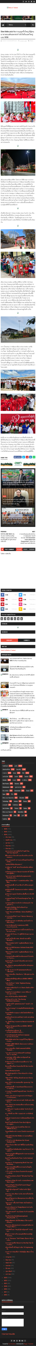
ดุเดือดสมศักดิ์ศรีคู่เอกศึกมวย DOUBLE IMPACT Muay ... (19, 979)
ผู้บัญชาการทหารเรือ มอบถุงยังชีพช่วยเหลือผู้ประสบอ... (18, 1235)
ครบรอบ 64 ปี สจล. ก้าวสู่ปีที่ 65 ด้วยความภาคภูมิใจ (19, 935)
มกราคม (8, 1274)
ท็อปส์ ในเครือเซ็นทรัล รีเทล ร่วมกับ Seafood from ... (19, 1159)
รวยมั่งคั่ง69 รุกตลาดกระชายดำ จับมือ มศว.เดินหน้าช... (19, 1101)
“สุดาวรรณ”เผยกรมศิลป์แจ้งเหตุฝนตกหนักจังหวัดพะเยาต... (18, 877)
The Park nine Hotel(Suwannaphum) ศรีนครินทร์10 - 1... (16, 1217)
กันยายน (8, 845)
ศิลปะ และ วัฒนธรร (8, 812)
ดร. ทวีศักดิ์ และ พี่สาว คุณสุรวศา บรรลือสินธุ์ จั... (19, 1114)
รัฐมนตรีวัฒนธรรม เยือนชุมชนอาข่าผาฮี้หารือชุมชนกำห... (19, 1199)
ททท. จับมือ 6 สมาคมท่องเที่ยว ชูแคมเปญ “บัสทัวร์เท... (19, 1083)
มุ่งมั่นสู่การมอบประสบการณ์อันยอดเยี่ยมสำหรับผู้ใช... (19, 1119)
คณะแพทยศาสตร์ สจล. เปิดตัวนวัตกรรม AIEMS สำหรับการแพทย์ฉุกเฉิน (21, 659)
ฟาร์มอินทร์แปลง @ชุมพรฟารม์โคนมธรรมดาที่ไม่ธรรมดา (20, 728)
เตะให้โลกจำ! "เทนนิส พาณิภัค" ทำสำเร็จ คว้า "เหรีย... (19, 1110)
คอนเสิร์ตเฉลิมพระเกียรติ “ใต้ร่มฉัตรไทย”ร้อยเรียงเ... (19, 1177)
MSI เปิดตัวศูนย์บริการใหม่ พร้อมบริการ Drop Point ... (18, 1074)
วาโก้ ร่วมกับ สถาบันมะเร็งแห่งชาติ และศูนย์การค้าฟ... (18, 1172)
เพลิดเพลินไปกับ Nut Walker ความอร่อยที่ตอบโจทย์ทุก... (19, 1136)
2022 (6, 1280)
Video (15, 815)
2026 (6, 829)
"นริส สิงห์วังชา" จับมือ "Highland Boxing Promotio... (17, 984)
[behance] (34, 1)
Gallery (25, 808)
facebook (31, 549)
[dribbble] (29, 1)
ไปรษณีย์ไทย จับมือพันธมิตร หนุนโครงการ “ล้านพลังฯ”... (19, 1150)
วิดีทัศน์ (16, 808)
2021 (5, 1283)
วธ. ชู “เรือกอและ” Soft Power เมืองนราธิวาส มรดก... (19, 1239)
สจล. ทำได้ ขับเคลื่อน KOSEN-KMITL (16, 996)
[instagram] (31, 1)
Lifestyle (5, 780)
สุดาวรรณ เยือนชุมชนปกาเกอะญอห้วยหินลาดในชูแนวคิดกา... (19, 1226)
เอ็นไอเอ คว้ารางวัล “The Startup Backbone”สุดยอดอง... (15, 1000)
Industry (16, 801)
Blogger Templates (28, 1344)
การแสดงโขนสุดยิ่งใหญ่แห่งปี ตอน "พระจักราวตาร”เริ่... (19, 1092)
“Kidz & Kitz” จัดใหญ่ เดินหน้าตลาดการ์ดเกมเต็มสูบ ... (19, 1078)
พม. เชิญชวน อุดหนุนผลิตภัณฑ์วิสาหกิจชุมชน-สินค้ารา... (19, 966)
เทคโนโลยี (5, 776)
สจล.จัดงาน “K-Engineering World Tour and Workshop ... (18, 1163)
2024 (6, 834)
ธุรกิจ (16, 766)
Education (22, 798)
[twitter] (26, 1)
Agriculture (20, 812)
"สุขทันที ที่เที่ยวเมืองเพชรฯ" (13, 864)
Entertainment (6, 787)
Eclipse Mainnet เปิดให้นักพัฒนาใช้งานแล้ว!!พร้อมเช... (19, 1221)
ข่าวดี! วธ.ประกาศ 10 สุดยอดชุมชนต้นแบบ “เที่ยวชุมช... (18, 970)
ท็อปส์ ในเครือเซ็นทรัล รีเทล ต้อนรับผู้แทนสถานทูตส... (18, 1123)
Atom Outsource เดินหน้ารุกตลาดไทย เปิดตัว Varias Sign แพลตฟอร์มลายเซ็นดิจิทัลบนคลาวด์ (22, 737)
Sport (4, 794)
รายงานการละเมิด (8, 1334)
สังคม (31, 41)
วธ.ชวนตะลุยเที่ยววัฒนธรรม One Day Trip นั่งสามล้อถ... (19, 1243)
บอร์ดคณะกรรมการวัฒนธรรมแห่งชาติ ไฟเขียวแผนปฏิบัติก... (19, 872)
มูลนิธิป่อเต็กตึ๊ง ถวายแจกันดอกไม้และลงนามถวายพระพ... (18, 1087)
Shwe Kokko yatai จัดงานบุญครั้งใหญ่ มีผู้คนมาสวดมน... (19, 1040)
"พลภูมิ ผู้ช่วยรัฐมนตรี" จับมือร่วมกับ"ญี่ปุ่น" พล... (18, 1190)
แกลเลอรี (5, 805)
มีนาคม (8, 1268)
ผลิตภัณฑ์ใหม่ (6, 769)
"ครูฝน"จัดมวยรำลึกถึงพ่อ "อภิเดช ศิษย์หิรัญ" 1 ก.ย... (19, 912)
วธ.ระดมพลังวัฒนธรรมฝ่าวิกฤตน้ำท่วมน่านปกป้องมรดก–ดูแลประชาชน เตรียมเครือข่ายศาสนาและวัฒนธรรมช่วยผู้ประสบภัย (18, 501)
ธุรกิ (23, 815)
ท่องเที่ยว (18, 769)
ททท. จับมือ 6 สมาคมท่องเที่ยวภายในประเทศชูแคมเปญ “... (19, 1105)
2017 (5, 1292)
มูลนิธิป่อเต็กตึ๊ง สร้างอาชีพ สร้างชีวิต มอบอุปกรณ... (19, 886)
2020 (6, 1286)
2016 (5, 1295)
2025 (6, 832)
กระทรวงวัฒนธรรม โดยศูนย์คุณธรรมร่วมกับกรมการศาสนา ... (19, 1208)
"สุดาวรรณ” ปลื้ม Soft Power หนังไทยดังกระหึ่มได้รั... (19, 1203)
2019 (5, 1289)
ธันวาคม (8, 837)
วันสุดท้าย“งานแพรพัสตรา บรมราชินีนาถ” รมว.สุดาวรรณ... (18, 993)
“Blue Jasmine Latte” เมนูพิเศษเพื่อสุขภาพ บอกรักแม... (19, 944)
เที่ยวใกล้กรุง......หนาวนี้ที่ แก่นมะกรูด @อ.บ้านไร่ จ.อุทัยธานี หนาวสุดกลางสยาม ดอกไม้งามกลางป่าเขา (21, 721)
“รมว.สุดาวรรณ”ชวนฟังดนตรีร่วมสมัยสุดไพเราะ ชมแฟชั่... (18, 1053)
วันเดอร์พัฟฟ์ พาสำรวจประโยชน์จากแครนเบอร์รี (19, 1132)
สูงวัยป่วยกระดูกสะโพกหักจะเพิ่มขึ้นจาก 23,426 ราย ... (19, 895)
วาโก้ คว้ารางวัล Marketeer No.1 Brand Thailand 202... (17, 1141)
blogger (19, 549)
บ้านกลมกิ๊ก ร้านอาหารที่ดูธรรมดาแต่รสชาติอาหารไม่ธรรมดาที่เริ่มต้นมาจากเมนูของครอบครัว (22, 685)
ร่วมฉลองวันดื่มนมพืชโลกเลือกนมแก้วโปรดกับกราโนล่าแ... (19, 957)
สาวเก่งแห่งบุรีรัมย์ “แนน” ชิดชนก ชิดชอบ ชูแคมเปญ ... (18, 917)
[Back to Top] (25, 1341)
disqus (25, 549)
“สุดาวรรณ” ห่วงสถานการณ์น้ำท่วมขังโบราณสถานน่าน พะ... (19, 930)
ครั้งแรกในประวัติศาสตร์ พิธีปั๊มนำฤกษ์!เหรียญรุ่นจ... (19, 1145)
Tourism (26, 776)
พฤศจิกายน (9, 840)
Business (17, 783)
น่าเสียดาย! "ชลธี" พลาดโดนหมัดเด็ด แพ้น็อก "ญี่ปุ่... (19, 868)
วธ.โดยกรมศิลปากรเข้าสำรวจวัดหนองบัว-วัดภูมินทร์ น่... (19, 903)
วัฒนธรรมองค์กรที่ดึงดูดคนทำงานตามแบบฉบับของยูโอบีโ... (19, 1154)
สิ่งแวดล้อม (5, 790)
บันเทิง (16, 776)
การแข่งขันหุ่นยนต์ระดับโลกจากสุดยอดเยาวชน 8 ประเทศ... (17, 1036)
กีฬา (23, 773)
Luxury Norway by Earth (12, 1070)
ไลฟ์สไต (5, 819)
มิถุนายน (8, 1260)
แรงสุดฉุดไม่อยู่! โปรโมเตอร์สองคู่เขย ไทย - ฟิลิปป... (19, 899)
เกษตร (14, 780)
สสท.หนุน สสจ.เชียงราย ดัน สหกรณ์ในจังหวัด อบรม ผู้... (19, 1194)
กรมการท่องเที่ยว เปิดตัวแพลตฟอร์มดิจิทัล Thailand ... (17, 1049)
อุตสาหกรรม (18, 787)
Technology (5, 801)
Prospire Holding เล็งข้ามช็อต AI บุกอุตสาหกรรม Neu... (16, 908)
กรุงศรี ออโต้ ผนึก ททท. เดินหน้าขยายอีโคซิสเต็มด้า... (18, 939)
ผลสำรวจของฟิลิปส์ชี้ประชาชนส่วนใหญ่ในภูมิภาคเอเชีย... (18, 1168)
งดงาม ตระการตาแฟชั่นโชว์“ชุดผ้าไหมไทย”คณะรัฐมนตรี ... (17, 852)
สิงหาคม (8, 848)
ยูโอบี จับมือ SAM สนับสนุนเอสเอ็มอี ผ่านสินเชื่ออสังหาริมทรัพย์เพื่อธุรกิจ (22, 668)
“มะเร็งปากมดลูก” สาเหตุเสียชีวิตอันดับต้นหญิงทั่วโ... (19, 1009)
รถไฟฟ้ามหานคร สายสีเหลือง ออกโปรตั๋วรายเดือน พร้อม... (19, 921)
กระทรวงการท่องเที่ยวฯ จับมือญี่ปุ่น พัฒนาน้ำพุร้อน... (19, 1252)
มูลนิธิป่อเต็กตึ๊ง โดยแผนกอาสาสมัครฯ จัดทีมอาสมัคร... (19, 890)
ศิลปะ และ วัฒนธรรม (8, 798)
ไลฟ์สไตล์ (5, 766)
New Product (6, 783)
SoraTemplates (12, 1344)
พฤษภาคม (9, 1262)
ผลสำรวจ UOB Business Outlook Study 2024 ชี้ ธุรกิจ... (19, 948)
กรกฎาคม (9, 1257)
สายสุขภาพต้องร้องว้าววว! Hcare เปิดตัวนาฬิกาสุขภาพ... (19, 988)
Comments (27, 640)
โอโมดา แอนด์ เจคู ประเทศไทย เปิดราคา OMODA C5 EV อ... (17, 1128)
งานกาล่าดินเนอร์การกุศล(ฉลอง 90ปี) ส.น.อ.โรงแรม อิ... (16, 926)
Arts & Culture (6, 808)
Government (17, 790)
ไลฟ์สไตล (15, 805)
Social (27, 790)
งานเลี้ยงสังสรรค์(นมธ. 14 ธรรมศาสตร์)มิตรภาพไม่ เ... (14, 1031)
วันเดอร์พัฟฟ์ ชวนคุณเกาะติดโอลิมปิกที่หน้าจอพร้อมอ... (19, 1013)
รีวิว (12, 794)
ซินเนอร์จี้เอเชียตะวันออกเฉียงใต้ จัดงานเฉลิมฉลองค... (19, 1067)
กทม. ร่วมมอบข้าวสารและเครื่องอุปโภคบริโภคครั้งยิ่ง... (19, 861)
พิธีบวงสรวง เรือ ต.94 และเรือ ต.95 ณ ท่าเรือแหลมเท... (19, 856)
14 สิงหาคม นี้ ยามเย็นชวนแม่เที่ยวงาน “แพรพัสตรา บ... (18, 1062)
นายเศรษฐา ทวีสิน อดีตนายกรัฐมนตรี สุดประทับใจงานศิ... (17, 1058)
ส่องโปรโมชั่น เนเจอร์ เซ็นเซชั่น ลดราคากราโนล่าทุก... (19, 962)
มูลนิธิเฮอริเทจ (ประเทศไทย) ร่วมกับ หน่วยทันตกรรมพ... (19, 1018)
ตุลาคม (8, 843)
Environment (6, 815)
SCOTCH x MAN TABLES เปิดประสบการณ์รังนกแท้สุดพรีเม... (19, 1045)
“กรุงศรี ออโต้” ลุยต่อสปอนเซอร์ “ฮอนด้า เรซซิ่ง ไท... (19, 1004)
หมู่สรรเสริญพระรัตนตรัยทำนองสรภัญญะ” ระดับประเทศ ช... (18, 1186)
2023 (6, 1277)
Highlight (9, 640)
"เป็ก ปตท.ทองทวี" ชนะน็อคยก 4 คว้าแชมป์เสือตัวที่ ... (19, 1212)
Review (25, 801)
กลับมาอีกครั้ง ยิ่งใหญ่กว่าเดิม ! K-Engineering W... (19, 1248)
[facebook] (23, 1)
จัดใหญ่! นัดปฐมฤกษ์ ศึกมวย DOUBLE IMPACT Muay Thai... (18, 1027)
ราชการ (5, 773)
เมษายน (8, 1265)
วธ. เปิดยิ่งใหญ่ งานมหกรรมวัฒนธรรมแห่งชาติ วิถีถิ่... (19, 1022)
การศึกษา (24, 780)
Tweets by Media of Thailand (8, 650)
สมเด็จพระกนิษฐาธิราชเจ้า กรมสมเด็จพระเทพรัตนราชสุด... (19, 1181)
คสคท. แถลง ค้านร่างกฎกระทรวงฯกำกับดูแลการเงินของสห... (18, 1096)
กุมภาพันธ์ (9, 1271)
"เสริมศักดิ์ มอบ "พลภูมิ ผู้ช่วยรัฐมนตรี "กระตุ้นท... (18, 1230)
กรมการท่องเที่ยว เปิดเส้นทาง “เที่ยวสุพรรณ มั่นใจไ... (19, 975)
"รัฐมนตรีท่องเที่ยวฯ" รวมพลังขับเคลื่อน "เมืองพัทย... (19, 881)
